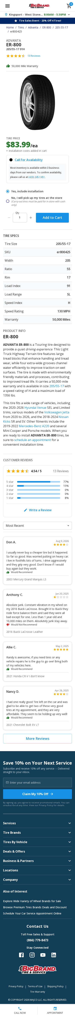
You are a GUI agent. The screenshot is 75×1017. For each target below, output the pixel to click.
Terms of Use (35, 986)
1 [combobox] (19, 217)
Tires (21, 27)
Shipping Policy (55, 986)
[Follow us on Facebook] (21, 955)
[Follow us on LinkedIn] (54, 955)
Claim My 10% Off (35, 794)
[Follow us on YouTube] (43, 955)
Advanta (33, 27)
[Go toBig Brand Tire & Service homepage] (39, 6)
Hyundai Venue (35, 408)
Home (10, 27)
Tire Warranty (37, 991)
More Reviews (37, 738)
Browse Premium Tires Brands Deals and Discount (35, 907)
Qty (17, 212)
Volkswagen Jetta (56, 412)
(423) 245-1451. (36, 177)
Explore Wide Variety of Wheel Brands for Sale (32, 901)
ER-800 (46, 27)
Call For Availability (29, 160)
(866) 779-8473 (37, 940)
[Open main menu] (7, 6)
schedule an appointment (32, 440)
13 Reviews (33, 55)
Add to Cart (52, 217)
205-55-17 (61, 27)
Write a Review (40, 510)
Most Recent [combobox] (15, 525)
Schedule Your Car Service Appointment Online (32, 913)
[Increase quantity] (31, 218)
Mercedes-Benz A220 (34, 426)
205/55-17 (56, 386)
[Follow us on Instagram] (32, 955)
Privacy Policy (46, 805)
